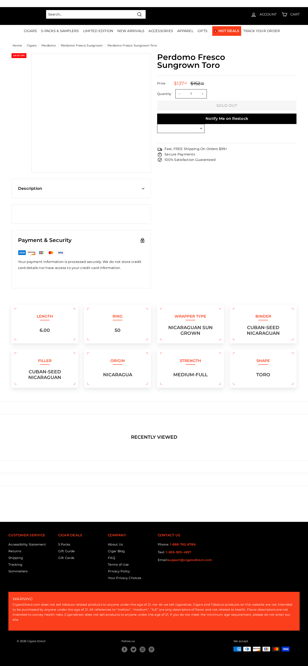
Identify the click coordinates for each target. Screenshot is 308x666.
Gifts (202, 31)
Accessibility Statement (27, 544)
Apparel (185, 31)
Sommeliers (18, 571)
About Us (115, 544)
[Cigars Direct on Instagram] (142, 649)
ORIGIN (117, 360)
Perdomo (48, 45)
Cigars (30, 31)
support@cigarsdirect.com (190, 560)
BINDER (263, 316)
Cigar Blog (116, 551)
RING (118, 316)
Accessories (161, 31)
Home (17, 45)
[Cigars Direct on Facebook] (124, 649)
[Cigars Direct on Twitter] (133, 649)
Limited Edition (98, 31)
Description (30, 188)
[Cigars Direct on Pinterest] (151, 649)
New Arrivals (130, 31)
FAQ (111, 558)
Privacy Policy (119, 571)
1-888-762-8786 (182, 544)
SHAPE (263, 360)
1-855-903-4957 (178, 552)
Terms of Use (118, 564)
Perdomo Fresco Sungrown (82, 45)
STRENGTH (190, 360)
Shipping (15, 558)
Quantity (164, 94)
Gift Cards (66, 558)
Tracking (15, 564)
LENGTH (45, 316)
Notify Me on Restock (227, 118)
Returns (14, 551)
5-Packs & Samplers (60, 31)
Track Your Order (261, 31)
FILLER (45, 360)
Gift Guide (66, 551)
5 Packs (64, 544)
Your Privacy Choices (124, 578)
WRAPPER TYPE (190, 316)
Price (161, 83)
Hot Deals (229, 31)
